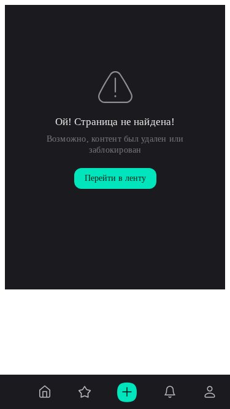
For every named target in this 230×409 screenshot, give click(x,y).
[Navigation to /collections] (84, 391)
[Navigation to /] (44, 391)
